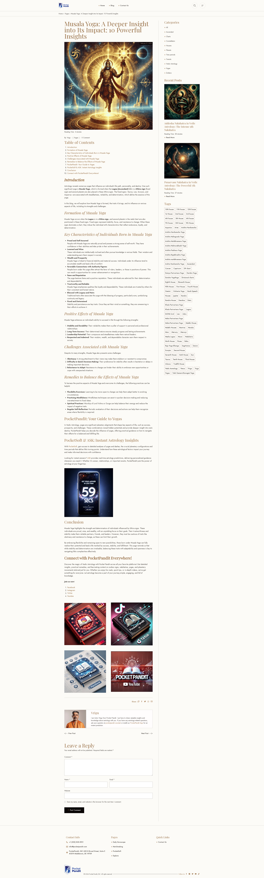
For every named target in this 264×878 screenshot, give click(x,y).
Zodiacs (169, 73)
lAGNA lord (169, 314)
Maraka (191, 327)
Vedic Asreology (171, 368)
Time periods (170, 55)
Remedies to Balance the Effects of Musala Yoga (86, 161)
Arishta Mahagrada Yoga (174, 236)
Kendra (184, 296)
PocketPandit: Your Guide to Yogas (80, 164)
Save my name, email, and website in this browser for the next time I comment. (94, 802)
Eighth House (170, 282)
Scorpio (168, 350)
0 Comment (86, 137)
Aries (176, 227)
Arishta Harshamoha (188, 227)
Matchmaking (118, 846)
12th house (191, 209)
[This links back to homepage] (64, 5)
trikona (168, 364)
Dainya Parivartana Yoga (174, 273)
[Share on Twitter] (145, 701)
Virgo (190, 368)
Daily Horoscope (119, 842)
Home (102, 5)
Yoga (197, 368)
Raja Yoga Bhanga (172, 346)
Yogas (67, 14)
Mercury (175, 332)
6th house (190, 218)
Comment (68, 757)
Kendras (182, 300)
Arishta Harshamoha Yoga (175, 232)
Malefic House (191, 323)
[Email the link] (152, 701)
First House (181, 287)
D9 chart (187, 268)
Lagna (188, 309)
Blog (112, 5)
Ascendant (170, 32)
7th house (169, 223)
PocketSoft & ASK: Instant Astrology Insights (84, 167)
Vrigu (69, 137)
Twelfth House (178, 364)
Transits (168, 59)
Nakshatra (189, 337)
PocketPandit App (136, 723)
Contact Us (124, 5)
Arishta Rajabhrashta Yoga (175, 255)
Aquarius (168, 227)
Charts (168, 36)
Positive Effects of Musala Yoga (79, 156)
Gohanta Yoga (178, 291)
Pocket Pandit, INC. (95, 874)
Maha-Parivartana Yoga (174, 323)
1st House (168, 214)
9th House (190, 223)
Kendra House (170, 300)
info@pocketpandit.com (78, 846)
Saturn (195, 346)
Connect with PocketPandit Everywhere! (83, 173)
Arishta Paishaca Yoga (173, 250)
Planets (168, 50)
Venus (182, 368)
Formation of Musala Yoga (77, 150)
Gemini (167, 291)
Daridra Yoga (192, 273)
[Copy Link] (138, 701)
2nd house (179, 214)
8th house (179, 223)
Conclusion (71, 170)
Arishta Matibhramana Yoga (175, 241)
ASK (89, 458)
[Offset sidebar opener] (195, 5)
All (167, 27)
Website (67, 791)
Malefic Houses (170, 327)
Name (67, 779)
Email (112, 779)
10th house (169, 209)
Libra (184, 314)
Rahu (186, 341)
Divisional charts (188, 277)
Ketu (189, 300)
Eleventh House (184, 282)
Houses (168, 45)
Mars (167, 332)
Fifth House (169, 287)
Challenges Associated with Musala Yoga (83, 158)
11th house (180, 209)
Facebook (71, 587)
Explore (115, 856)
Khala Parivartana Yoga (174, 305)
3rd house (190, 214)
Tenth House (177, 359)
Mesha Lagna (170, 337)
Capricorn (177, 268)
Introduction (72, 147)
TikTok (69, 593)
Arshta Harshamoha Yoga (174, 264)
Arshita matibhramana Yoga (175, 259)
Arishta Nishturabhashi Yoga (175, 246)
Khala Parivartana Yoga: (174, 309)
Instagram (71, 590)
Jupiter (175, 296)
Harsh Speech (192, 291)
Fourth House (193, 287)
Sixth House (183, 355)
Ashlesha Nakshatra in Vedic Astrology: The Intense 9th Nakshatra (179, 127)
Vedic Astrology (171, 64)
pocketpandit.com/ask (113, 723)
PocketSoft (73, 446)
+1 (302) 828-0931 (76, 842)
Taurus (167, 359)
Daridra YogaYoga (172, 277)
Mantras (182, 327)
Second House (179, 350)
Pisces (179, 341)
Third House (189, 359)
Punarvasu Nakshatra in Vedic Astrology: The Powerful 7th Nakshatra (180, 185)
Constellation (170, 41)
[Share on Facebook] (142, 701)
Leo (178, 314)
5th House (179, 218)
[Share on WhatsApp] (148, 701)
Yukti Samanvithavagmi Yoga (183, 373)
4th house (169, 218)
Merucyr (184, 332)
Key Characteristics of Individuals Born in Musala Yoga (88, 153)
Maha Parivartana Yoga (174, 318)
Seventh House (170, 355)
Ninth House (169, 341)
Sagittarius (186, 346)
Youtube (70, 596)
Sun (192, 355)
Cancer (168, 268)
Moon (180, 337)
